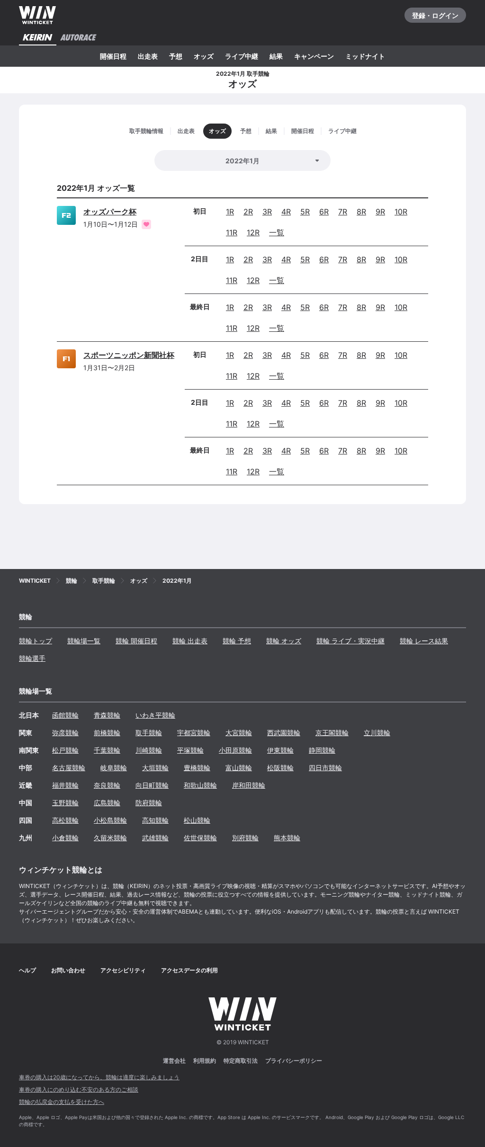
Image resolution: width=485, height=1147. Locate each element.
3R (267, 211)
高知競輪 (155, 820)
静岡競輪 (322, 750)
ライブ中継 (241, 56)
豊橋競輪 (197, 768)
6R (324, 211)
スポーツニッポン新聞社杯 (128, 355)
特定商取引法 (241, 1060)
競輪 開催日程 (136, 641)
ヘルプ (27, 970)
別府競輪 (245, 838)
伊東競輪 (280, 750)
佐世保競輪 (200, 838)
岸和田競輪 (248, 785)
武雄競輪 (155, 838)
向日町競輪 (152, 785)
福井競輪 (65, 785)
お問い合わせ (68, 970)
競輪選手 (32, 658)
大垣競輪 (155, 768)
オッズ (204, 56)
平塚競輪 (190, 750)
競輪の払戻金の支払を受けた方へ (61, 1101)
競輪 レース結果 (424, 641)
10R (401, 211)
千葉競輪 (107, 750)
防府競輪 (148, 803)
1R (230, 211)
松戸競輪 (65, 750)
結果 (276, 56)
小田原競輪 (235, 750)
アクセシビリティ (123, 970)
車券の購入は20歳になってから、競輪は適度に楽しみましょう (99, 1077)
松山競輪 (197, 820)
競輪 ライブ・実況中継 (350, 641)
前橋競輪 (107, 733)
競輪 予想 (237, 641)
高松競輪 (65, 820)
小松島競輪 (110, 820)
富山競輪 (238, 768)
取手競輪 (148, 733)
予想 (175, 56)
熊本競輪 (287, 838)
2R (248, 211)
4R (286, 211)
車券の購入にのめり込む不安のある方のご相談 (78, 1089)
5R (305, 211)
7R (342, 211)
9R (380, 211)
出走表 (148, 56)
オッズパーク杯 (109, 211)
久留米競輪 (110, 838)
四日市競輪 (325, 768)
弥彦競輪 (65, 733)
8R (361, 211)
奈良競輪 (107, 785)
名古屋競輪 (68, 768)
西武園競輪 (283, 733)
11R (231, 232)
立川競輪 (377, 733)
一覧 (276, 232)
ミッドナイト (365, 56)
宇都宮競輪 (193, 733)
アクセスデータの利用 (189, 970)
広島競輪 (107, 803)
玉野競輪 (65, 803)
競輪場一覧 (83, 641)
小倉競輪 (65, 838)
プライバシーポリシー (293, 1060)
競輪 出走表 (189, 641)
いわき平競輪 (155, 715)
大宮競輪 (238, 733)
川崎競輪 (148, 750)
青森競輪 (107, 715)
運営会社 (174, 1060)
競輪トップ (35, 641)
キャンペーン (314, 56)
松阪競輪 (280, 768)
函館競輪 (65, 715)
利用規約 (204, 1060)
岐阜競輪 (113, 768)
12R (253, 232)
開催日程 (113, 56)
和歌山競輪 (200, 785)
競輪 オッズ (283, 641)
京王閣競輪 (332, 733)
